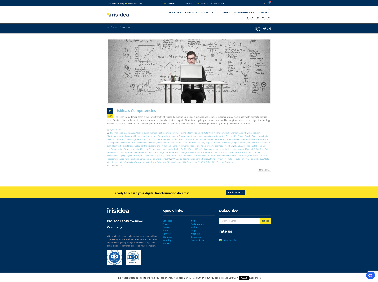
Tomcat (244, 159)
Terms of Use (197, 240)
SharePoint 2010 (163, 159)
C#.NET (181, 139)
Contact (188, 3)
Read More (255, 277)
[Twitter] (252, 17)
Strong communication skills (221, 159)
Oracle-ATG (242, 155)
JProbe (177, 149)
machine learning (228, 149)
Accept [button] (244, 278)
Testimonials (197, 224)
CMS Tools (189, 139)
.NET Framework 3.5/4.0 (120, 133)
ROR (127, 159)
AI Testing (228, 136)
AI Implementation (205, 136)
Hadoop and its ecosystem (201, 146)
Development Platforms (146, 142)
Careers (171, 3)
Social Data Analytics (186, 159)
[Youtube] (263, 17)
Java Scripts (125, 149)
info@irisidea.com (135, 3)
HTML (230, 146)
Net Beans (149, 155)
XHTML (208, 162)
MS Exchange (181, 152)
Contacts (167, 220)
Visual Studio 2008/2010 (258, 159)
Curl (201, 139)
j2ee (265, 146)
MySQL (123, 155)
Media (193, 227)
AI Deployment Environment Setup (148, 136)
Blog (203, 3)
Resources (195, 237)
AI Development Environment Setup (180, 136)
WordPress (192, 162)
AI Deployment (125, 136)
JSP (196, 149)
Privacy (166, 224)
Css (196, 139)
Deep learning (220, 139)
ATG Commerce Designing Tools (163, 139)
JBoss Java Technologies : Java (153, 149)
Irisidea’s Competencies (135, 110)
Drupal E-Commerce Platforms (218, 142)
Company (262, 12)
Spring (198, 159)
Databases (208, 139)
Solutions (190, 12)
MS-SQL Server (227, 152)
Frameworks (183, 146)
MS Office (192, 152)
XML (214, 162)
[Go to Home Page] (108, 27)
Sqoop (205, 159)
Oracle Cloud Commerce (181, 155)
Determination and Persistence (254, 139)
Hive (226, 146)
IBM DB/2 (238, 146)
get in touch (234, 192)
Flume (174, 146)
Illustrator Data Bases (252, 146)
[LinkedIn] (268, 17)
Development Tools (166, 142)
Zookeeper (230, 162)
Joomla (170, 149)
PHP (265, 155)
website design (150, 162)
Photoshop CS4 (255, 155)
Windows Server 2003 (176, 162)
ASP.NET (144, 139)
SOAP (173, 159)
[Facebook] (247, 17)
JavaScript (135, 149)
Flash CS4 (116, 146)
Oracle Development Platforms (223, 155)
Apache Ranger (251, 136)
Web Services (113, 162)
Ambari (241, 136)
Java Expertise (113, 149)
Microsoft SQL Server (134, 152)
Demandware (233, 139)
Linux (217, 149)
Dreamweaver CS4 (196, 142)
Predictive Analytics (115, 159)
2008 (133, 133)
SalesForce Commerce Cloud (142, 159)
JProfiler (184, 149)
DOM (185, 142)
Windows (161, 162)
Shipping (166, 240)
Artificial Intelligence (130, 139)
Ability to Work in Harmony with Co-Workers (220, 133)
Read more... (264, 170)
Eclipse (235, 142)
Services (166, 233)
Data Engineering (243, 12)
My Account (220, 3)
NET (142, 155)
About (165, 230)
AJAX (235, 136)
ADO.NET (243, 133)
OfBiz (160, 155)
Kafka (201, 149)
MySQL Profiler (133, 155)
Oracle (167, 155)
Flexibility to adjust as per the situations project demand (146, 146)
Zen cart (220, 162)
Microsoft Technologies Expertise (159, 152)
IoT (213, 12)
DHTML (179, 142)
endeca (242, 142)
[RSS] (258, 17)
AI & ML (204, 12)
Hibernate (218, 146)
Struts (237, 159)
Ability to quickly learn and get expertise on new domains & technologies (168, 133)
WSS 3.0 (201, 162)
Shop (193, 230)
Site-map (167, 237)
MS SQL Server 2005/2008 (208, 152)
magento (240, 149)
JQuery (191, 149)
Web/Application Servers (131, 162)
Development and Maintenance (121, 142)
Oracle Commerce (201, 155)
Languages (209, 149)
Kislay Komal (117, 129)
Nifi (156, 155)
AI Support (218, 136)
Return (166, 243)
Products (174, 12)
